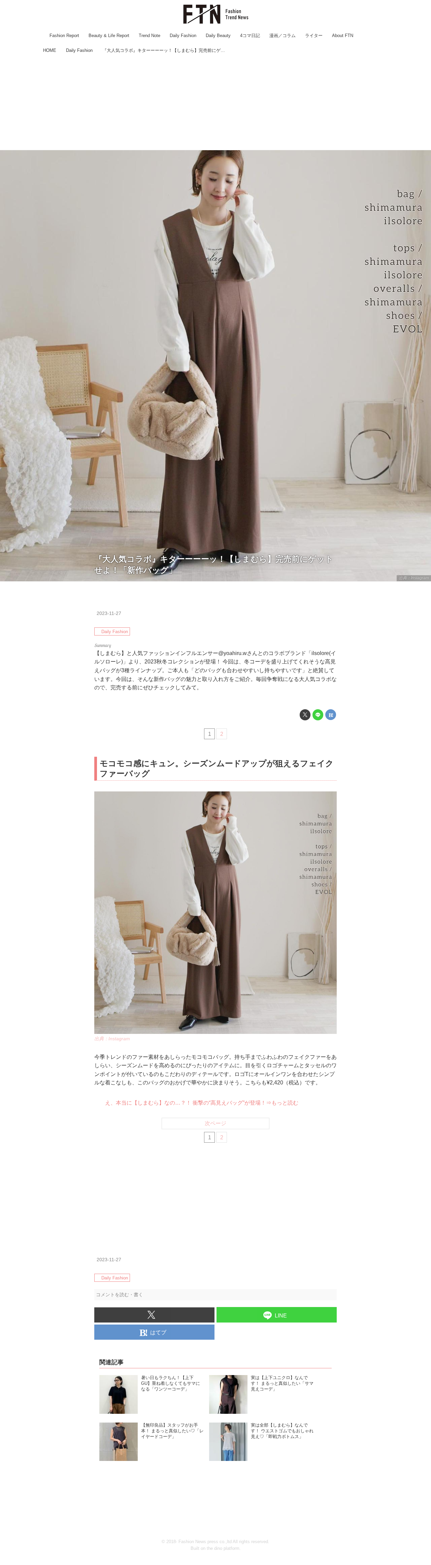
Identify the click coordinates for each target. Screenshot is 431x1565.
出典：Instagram (414, 578)
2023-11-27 (109, 613)
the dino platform (223, 1548)
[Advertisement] (215, 103)
